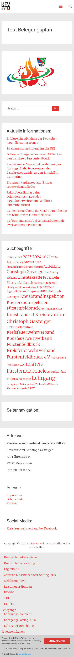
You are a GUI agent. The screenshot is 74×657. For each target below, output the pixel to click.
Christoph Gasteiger (26, 271)
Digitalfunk (11, 569)
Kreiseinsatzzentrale (20, 327)
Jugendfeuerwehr (18, 291)
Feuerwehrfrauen (13, 631)
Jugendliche (35, 291)
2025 (46, 257)
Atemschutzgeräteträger (20, 266)
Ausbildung (52, 266)
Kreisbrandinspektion (42, 296)
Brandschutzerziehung (19, 563)
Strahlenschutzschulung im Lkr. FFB (31, 148)
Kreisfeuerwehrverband (30, 332)
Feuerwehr (51, 277)
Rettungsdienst (27, 384)
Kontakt (12, 503)
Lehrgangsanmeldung (19, 625)
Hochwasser (31, 287)
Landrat (50, 372)
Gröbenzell (50, 282)
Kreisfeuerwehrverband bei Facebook (32, 528)
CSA (47, 272)
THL (7, 598)
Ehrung (54, 272)
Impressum (14, 495)
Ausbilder (38, 267)
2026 (54, 257)
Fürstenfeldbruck (20, 283)
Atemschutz (32, 262)
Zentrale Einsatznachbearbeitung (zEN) (30, 575)
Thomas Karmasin (17, 388)
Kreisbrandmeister (51, 308)
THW (31, 388)
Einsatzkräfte (30, 277)
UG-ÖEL (9, 604)
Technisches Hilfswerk (46, 384)
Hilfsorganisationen (16, 287)
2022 (18, 257)
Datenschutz (15, 499)
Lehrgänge (13, 384)
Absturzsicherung (15, 262)
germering (39, 283)
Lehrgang (43, 378)
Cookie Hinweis (25, 654)
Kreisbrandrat (20, 314)
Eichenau (12, 277)
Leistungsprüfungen (18, 586)
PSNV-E (9, 592)
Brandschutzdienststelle (20, 557)
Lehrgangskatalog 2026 (20, 620)
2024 (36, 256)
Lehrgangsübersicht (17, 614)
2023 (27, 257)
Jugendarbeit (45, 287)
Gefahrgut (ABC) (15, 580)
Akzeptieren (57, 641)
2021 (10, 257)
